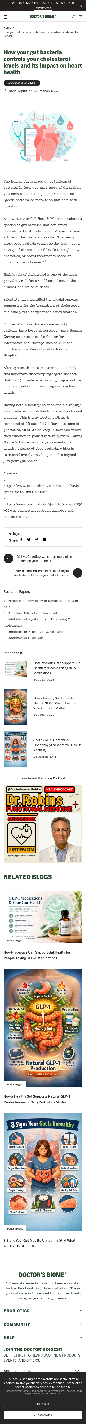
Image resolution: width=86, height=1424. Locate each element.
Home (7, 27)
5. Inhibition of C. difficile (23, 638)
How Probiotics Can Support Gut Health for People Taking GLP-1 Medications (56, 668)
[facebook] (22, 539)
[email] (45, 539)
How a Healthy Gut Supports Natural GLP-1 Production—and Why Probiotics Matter (56, 703)
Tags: (16, 534)
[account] (74, 16)
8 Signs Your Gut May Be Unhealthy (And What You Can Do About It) (57, 745)
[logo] (43, 16)
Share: (13, 540)
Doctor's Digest (21, 82)
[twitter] (29, 539)
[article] (15, 668)
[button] (6, 17)
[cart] (80, 16)
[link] (43, 824)
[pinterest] (37, 539)
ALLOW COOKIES (43, 1415)
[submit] (76, 1371)
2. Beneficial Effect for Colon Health (31, 613)
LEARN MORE (43, 1403)
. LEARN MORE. (43, 8)
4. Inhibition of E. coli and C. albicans (33, 632)
